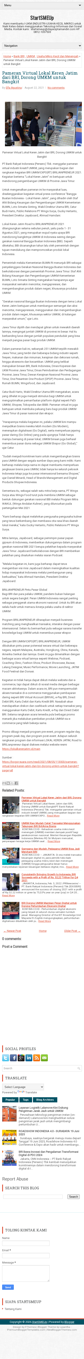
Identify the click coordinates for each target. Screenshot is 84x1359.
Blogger (69, 1322)
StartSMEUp (42, 17)
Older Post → (72, 930)
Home (7, 56)
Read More (53, 815)
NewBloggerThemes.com (62, 1329)
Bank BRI (19, 56)
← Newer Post (12, 930)
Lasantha (65, 1327)
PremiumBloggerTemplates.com (26, 1329)
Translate (31, 1092)
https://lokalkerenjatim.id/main (21, 748)
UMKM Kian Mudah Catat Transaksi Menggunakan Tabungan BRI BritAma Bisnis (51, 825)
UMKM (30, 56)
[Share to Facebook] (16, 783)
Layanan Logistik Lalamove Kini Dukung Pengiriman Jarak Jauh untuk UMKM (43, 1109)
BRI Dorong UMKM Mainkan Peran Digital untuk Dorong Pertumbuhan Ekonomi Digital (49, 904)
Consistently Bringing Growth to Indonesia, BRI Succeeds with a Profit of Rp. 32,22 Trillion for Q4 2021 (50, 877)
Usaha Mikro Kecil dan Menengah (57, 56)
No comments (56, 87)
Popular (10, 1099)
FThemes (30, 1327)
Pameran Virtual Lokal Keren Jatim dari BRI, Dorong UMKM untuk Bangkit (40, 77)
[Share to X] (12, 783)
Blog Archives (45, 1099)
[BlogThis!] (8, 783)
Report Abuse (15, 1179)
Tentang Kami (13, 1309)
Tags (26, 1099)
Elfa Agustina (14, 87)
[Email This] (4, 783)
